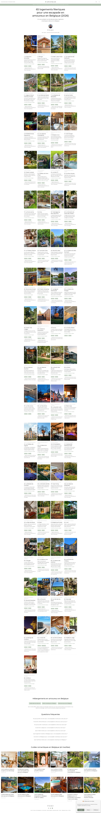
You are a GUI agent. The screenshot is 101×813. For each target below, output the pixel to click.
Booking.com (44, 645)
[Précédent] (51, 406)
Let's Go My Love (51, 1)
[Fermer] (49, 407)
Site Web (43, 64)
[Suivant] (49, 406)
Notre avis (39, 64)
